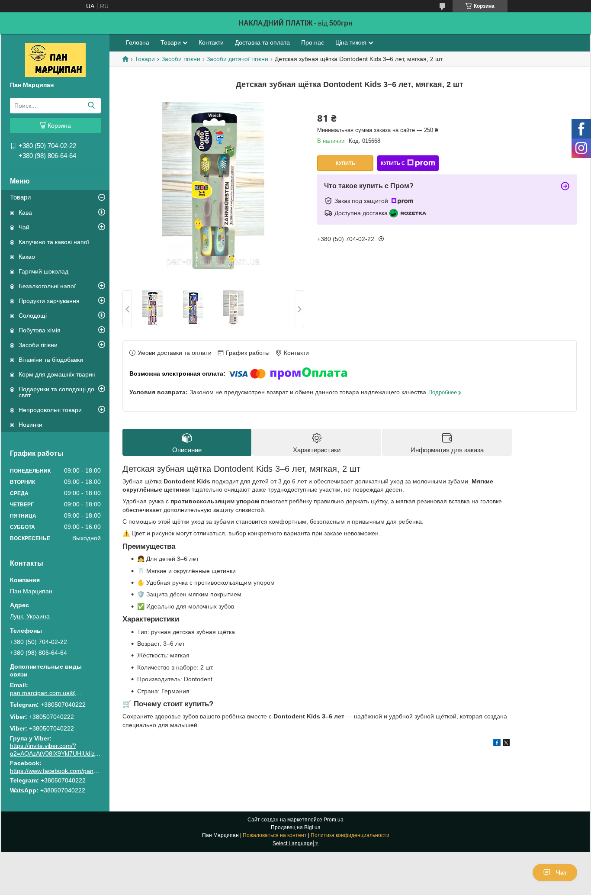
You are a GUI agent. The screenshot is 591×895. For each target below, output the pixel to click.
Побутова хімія (40, 330)
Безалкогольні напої (47, 286)
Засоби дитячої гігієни (237, 59)
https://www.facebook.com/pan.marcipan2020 (72, 770)
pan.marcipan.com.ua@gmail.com (47, 692)
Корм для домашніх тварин (57, 374)
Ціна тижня (350, 42)
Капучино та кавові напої (54, 241)
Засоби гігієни (38, 344)
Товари (20, 197)
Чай (24, 227)
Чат (561, 872)
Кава (25, 212)
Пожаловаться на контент (275, 835)
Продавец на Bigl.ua (296, 827)
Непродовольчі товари (50, 409)
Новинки (30, 424)
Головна (137, 42)
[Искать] (91, 105)
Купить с (393, 163)
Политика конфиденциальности (350, 835)
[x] (506, 743)
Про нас (312, 42)
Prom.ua (334, 820)
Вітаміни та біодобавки (51, 359)
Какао (27, 256)
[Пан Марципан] (55, 59)
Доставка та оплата (262, 42)
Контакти (211, 42)
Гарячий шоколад (43, 271)
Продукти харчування (49, 300)
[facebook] (497, 743)
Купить (345, 163)
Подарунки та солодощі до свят (56, 392)
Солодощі (33, 315)
